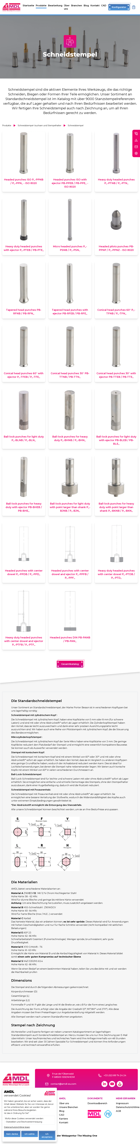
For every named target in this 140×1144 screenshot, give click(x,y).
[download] (136, 140)
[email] (136, 146)
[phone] (136, 133)
